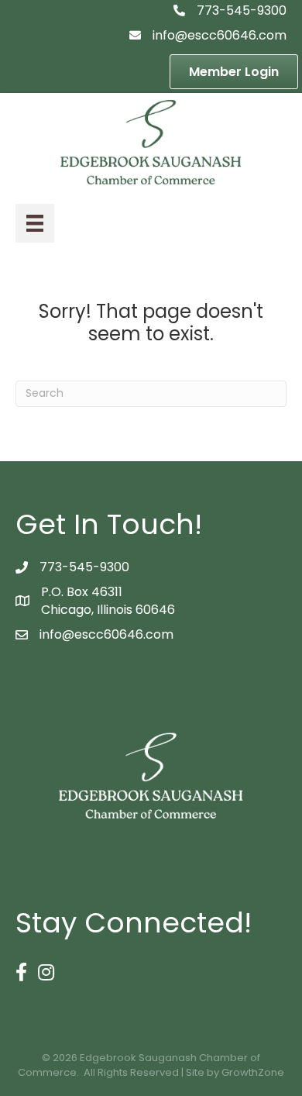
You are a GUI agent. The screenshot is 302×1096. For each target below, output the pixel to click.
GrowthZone (252, 1072)
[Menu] (34, 223)
